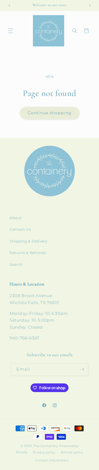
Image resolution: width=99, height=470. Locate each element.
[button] (10, 31)
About (15, 218)
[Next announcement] (90, 5)
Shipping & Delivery (29, 241)
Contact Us (20, 229)
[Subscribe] (82, 369)
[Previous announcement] (9, 5)
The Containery (45, 446)
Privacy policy (44, 452)
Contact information (52, 460)
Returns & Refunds (28, 252)
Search (16, 264)
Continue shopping (50, 112)
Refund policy (72, 452)
